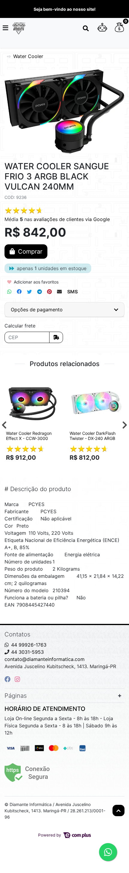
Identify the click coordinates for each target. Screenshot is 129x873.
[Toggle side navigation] (6, 28)
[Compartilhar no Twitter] (29, 291)
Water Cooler (28, 56)
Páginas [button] (15, 695)
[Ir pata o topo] (118, 810)
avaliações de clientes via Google (72, 219)
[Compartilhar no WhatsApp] (9, 291)
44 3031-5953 (27, 652)
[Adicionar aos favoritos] (13, 381)
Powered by (50, 835)
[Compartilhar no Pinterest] (49, 291)
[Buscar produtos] (86, 28)
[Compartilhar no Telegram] (39, 291)
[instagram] (17, 679)
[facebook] (8, 679)
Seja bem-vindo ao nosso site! (65, 9)
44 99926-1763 (28, 645)
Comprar (35, 468)
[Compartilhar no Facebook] (19, 291)
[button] (102, 28)
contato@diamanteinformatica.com (44, 659)
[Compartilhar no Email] (59, 291)
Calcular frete (19, 326)
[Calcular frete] (56, 337)
